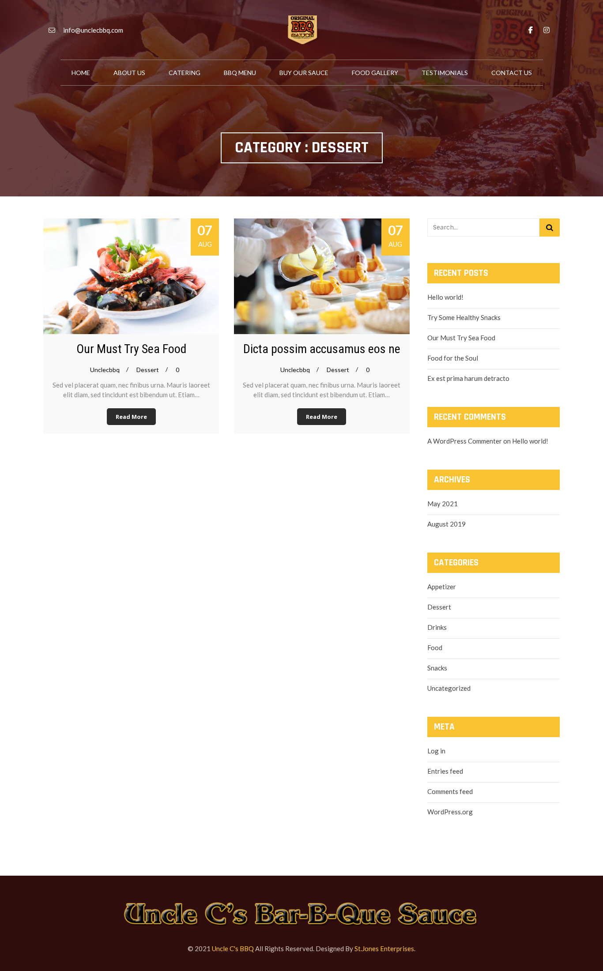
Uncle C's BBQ (233, 948)
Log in (436, 751)
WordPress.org (450, 812)
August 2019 (446, 524)
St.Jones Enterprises (384, 948)
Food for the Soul (452, 358)
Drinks (437, 627)
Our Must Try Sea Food (131, 349)
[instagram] (546, 30)
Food (434, 647)
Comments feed (450, 791)
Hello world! (445, 297)
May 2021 (442, 504)
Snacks (437, 668)
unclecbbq (105, 369)
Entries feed (445, 771)
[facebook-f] (530, 30)
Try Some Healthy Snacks (464, 317)
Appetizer (441, 587)
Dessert (147, 369)
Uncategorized (449, 688)
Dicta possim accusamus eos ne (321, 349)
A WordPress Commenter (464, 441)
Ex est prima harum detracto (468, 378)
